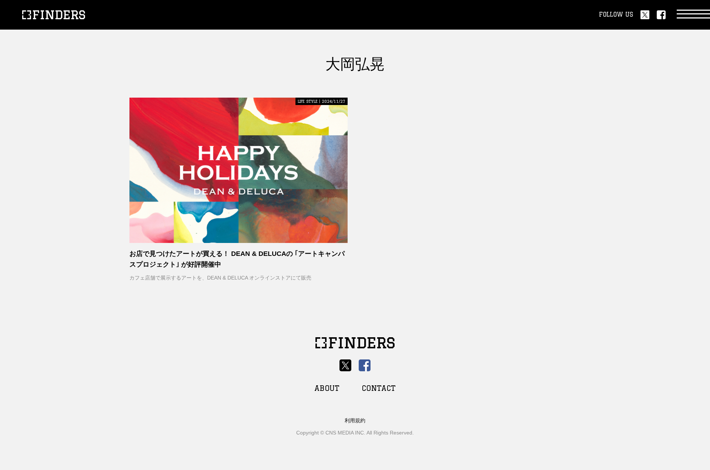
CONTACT (379, 388)
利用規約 (355, 420)
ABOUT (326, 388)
